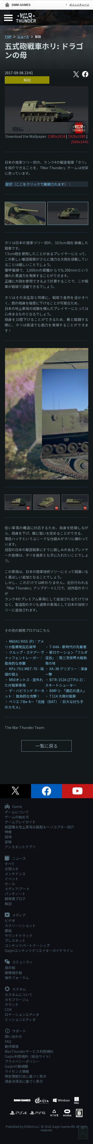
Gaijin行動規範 (16, 1066)
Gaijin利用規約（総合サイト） (29, 1056)
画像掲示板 (13, 972)
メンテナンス (15, 873)
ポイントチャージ (79, 4)
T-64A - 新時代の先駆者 (68, 646)
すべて (10, 863)
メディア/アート (17, 888)
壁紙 (8, 930)
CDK (8, 1009)
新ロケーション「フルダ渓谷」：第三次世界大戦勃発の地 (66, 658)
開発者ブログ (15, 898)
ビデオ (10, 920)
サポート (18, 1031)
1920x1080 (77, 136)
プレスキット (15, 940)
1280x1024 (56, 136)
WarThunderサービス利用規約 (29, 1051)
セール (10, 883)
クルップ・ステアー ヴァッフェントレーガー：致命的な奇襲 (24, 658)
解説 (27, 79)
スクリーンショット (20, 925)
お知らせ (12, 868)
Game (16, 807)
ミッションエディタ (20, 1019)
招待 (8, 837)
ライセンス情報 (17, 1071)
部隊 (8, 842)
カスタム (18, 989)
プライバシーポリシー (22, 1061)
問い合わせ (13, 1036)
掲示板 (10, 967)
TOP (8, 36)
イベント (12, 878)
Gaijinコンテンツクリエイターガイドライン (39, 950)
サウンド (12, 1004)
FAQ (8, 1041)
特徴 (8, 832)
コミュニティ (22, 962)
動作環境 (12, 1046)
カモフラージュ (17, 999)
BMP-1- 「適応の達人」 (68, 690)
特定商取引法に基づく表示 (25, 1076)
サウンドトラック (18, 935)
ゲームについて (17, 812)
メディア (18, 915)
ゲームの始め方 (17, 817)
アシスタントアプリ (20, 847)
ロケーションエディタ (22, 1014)
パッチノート (15, 893)
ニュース (23, 36)
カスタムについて (18, 994)
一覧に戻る (46, 745)
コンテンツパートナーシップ (27, 945)
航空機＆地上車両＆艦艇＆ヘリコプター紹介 (39, 827)
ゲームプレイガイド (20, 822)
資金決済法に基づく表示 (24, 1081)
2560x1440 (79, 141)
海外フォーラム (17, 977)
